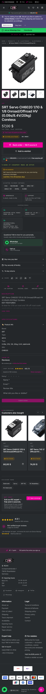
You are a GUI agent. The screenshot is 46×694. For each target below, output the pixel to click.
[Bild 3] (23, 94)
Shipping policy (30, 611)
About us (5, 605)
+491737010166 (7, 653)
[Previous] (38, 412)
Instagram (21, 590)
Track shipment (7, 617)
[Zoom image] (23, 68)
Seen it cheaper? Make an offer (19, 165)
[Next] (42, 412)
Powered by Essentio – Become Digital (32, 690)
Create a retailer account (34, 657)
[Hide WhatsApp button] (9, 691)
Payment (5, 608)
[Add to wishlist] (24, 418)
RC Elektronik (23, 41)
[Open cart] (42, 8)
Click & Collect (7, 611)
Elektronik (36, 41)
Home (3, 41)
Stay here (18, 25)
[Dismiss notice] (25, 25)
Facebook (8, 590)
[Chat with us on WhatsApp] (4, 689)
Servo (4, 43)
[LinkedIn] (16, 278)
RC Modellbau (34, 483)
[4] (16, 376)
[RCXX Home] (14, 8)
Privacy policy (30, 614)
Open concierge (35, 498)
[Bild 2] (14, 94)
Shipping (5, 614)
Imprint (27, 617)
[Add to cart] (23, 464)
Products (11, 41)
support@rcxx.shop (9, 650)
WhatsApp (8, 595)
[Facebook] (12, 278)
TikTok (32, 590)
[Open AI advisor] (41, 689)
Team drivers (6, 630)
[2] (11, 376)
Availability (6, 621)
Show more (6, 311)
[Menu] (4, 8)
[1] (9, 376)
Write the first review (20, 363)
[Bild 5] (40, 94)
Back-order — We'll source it (25, 145)
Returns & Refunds (31, 608)
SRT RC (23, 483)
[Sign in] (38, 8)
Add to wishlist (24, 151)
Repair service (7, 627)
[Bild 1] (6, 94)
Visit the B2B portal (32, 654)
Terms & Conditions (32, 605)
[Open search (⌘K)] (29, 8)
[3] (14, 376)
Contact (28, 621)
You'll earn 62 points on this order (15, 132)
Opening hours (7, 624)
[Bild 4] (32, 94)
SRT (4, 443)
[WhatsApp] (21, 278)
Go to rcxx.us (7, 25)
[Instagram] (25, 278)
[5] (19, 376)
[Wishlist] (33, 8)
